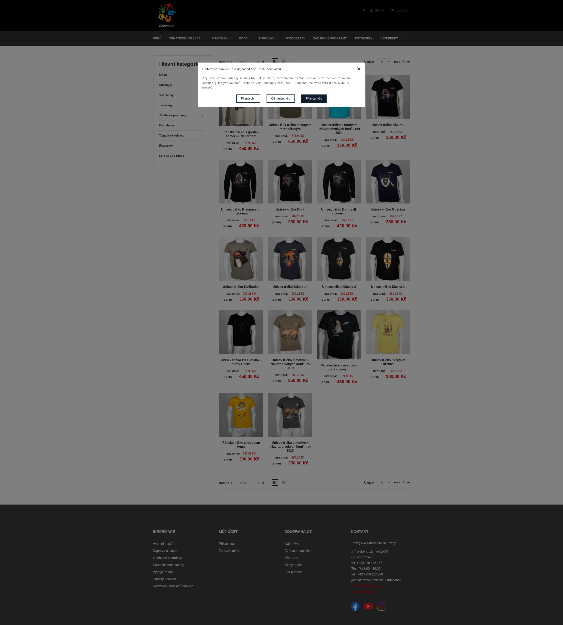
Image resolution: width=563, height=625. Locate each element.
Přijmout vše (314, 98)
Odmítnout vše (280, 98)
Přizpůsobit (248, 98)
